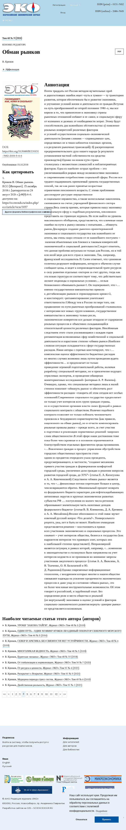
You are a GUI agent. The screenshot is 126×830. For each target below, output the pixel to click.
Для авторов (70, 746)
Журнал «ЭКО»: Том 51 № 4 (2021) (61, 668)
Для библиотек (71, 749)
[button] (10, 69)
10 (46, 694)
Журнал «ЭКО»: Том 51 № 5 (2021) (62, 673)
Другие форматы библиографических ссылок (27, 212)
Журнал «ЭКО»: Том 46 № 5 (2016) (29, 635)
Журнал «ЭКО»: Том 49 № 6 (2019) (72, 679)
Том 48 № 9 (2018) (12, 38)
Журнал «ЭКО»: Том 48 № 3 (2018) (68, 651)
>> (64, 694)
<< (4, 694)
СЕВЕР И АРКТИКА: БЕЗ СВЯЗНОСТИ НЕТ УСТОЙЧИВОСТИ (53, 641)
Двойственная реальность (31, 685)
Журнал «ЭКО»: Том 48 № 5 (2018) (67, 625)
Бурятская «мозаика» (28, 657)
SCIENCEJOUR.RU (43, 808)
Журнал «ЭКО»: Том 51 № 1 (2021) (64, 685)
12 (56, 694)
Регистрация (59, 5)
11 (51, 694)
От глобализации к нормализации (36, 662)
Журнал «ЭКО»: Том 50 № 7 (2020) (73, 662)
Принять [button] (106, 819)
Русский (7, 766)
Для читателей (71, 742)
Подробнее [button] (101, 811)
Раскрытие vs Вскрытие (30, 673)
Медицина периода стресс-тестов (36, 679)
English (6, 762)
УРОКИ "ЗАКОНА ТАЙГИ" (33, 625)
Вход (63, 12)
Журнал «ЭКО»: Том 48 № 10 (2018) (59, 657)
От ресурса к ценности (30, 668)
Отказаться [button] (81, 819)
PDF (119, 52)
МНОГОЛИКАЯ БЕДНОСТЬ (33, 651)
